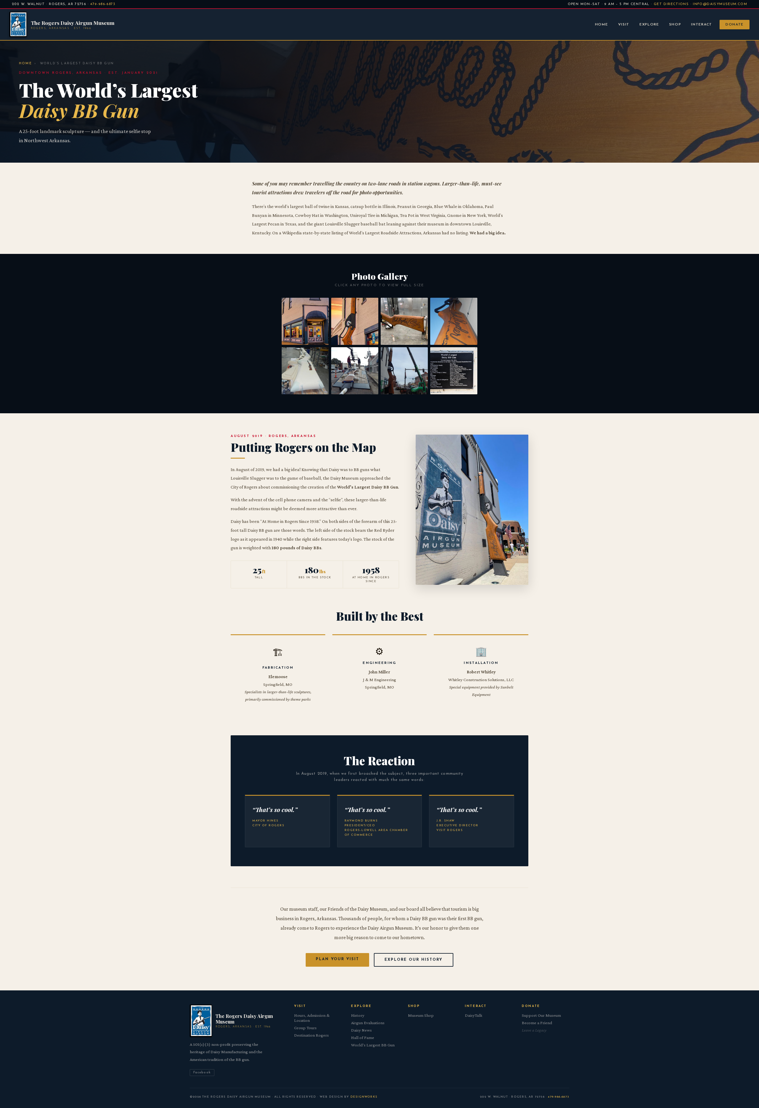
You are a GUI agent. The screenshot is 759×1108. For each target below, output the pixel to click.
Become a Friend (537, 1022)
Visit (623, 24)
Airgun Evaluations (368, 1022)
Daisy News (361, 1030)
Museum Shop (421, 1015)
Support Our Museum (541, 1015)
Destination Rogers (311, 1035)
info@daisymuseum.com (720, 4)
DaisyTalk (473, 1015)
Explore (649, 24)
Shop (675, 24)
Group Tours (305, 1027)
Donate (734, 24)
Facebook (202, 1072)
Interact (701, 24)
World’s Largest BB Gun (373, 1045)
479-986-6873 (102, 4)
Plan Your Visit (337, 959)
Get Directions (671, 4)
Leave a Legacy (534, 1030)
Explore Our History (414, 960)
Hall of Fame (362, 1037)
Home (601, 24)
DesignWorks (363, 1097)
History (357, 1015)
